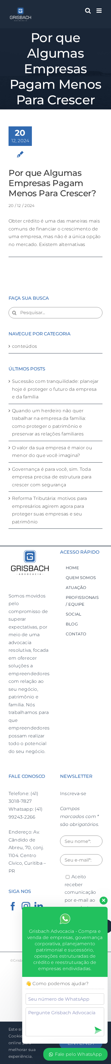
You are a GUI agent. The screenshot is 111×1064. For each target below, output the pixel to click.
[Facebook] (13, 906)
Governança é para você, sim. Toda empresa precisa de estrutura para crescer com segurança (51, 477)
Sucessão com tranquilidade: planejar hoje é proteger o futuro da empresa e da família (55, 389)
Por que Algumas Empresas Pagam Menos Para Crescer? (52, 183)
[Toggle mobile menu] (99, 11)
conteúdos (24, 346)
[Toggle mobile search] (88, 11)
